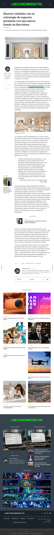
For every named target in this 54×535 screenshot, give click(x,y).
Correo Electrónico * (10, 261)
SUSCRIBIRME (10, 281)
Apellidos (8, 271)
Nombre (7, 266)
